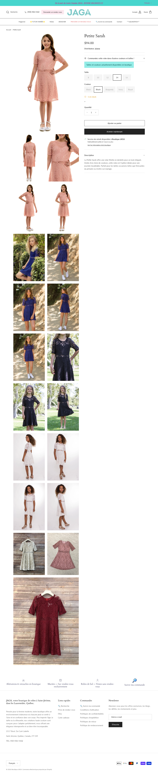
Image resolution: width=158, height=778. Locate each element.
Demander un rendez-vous (52, 12)
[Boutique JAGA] (79, 12)
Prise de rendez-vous (66, 710)
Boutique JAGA (17, 769)
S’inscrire (115, 724)
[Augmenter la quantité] (96, 112)
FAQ (60, 714)
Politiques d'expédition (89, 717)
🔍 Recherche (63, 706)
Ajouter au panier (114, 123)
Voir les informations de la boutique (99, 145)
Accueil (8, 30)
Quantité (87, 107)
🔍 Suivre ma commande (104, 22)
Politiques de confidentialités (92, 714)
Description (89, 155)
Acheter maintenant (114, 131)
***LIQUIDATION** (133, 22)
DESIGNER (62, 22)
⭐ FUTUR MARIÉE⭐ (37, 22)
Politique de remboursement (91, 725)
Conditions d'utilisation (89, 710)
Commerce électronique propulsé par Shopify (37, 769)
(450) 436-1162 (33, 12)
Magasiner (22, 22)
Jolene (97, 48)
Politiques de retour (88, 721)
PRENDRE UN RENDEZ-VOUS (81, 22)
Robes (52, 22)
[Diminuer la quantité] (86, 112)
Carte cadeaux (63, 717)
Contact (119, 22)
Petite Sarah (17, 30)
